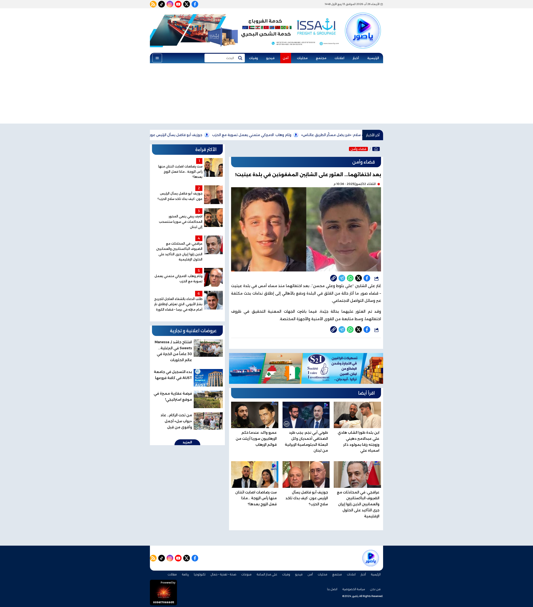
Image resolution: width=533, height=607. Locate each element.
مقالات (172, 574)
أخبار (356, 58)
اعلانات (339, 58)
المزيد (187, 442)
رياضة (185, 574)
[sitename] (370, 558)
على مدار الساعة (267, 574)
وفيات (253, 58)
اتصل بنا (332, 589)
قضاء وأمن (358, 149)
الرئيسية (373, 58)
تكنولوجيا (199, 574)
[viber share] (342, 278)
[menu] (157, 58)
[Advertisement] (266, 94)
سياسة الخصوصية (353, 589)
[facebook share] (367, 278)
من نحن (375, 589)
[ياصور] (362, 23)
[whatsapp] (333, 278)
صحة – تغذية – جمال (223, 574)
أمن (286, 58)
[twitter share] (358, 278)
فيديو (270, 58)
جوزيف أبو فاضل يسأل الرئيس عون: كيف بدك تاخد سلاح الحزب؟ (181, 135)
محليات (302, 58)
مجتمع (321, 58)
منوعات (246, 574)
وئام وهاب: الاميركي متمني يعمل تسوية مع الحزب (279, 135)
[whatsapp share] (350, 278)
